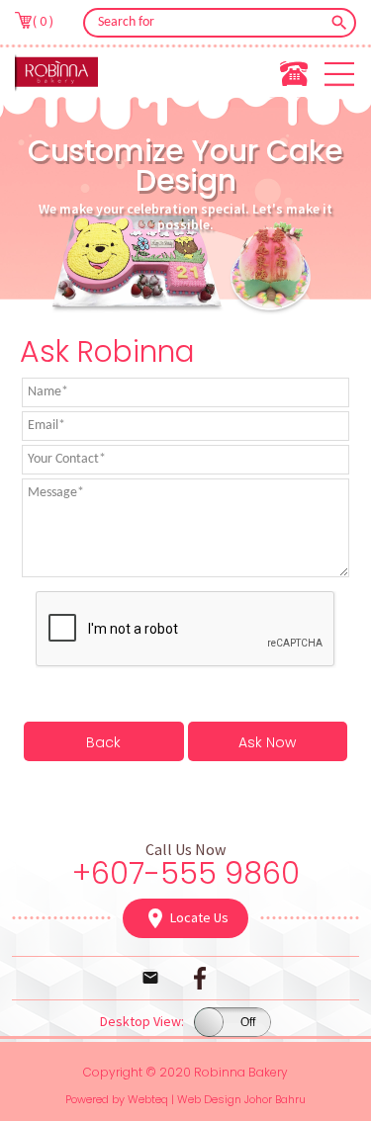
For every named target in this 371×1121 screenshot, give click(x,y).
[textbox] (206, 23)
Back (103, 742)
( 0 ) (43, 20)
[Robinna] (56, 72)
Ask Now (267, 742)
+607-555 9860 (186, 873)
